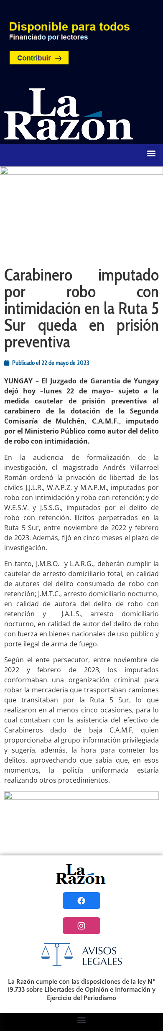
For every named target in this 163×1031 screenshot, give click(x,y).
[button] (151, 153)
